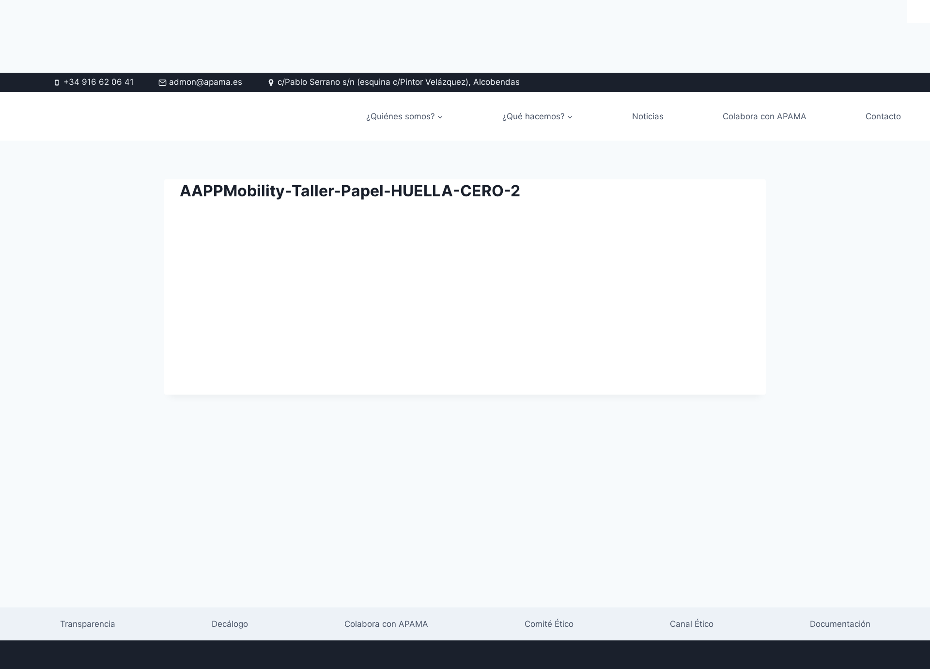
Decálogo (230, 624)
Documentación (840, 624)
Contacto (883, 116)
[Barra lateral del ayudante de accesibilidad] (918, 11)
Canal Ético (691, 624)
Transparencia (87, 624)
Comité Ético (549, 624)
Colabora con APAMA (764, 116)
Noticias (648, 116)
